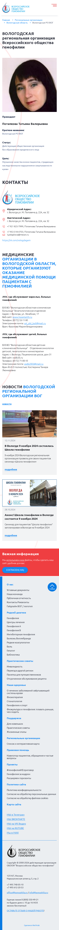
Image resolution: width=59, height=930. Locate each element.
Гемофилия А (14, 626)
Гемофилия (13, 618)
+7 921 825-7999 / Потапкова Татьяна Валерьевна (31, 226)
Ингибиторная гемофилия (21, 634)
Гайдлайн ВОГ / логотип (20, 606)
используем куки (15, 560)
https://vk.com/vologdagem (16, 240)
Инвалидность (14, 666)
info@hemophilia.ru (38, 892)
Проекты (12, 764)
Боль (9, 646)
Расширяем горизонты (19, 778)
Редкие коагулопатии (18, 642)
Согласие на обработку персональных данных (31, 794)
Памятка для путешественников (24, 674)
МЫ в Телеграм (16, 814)
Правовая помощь (18, 750)
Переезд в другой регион (20, 670)
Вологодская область (17, 22)
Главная (6, 20)
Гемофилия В (14, 630)
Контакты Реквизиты (18, 602)
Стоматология (14, 701)
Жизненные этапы (16, 732)
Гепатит (11, 650)
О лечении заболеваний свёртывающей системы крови (28, 691)
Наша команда (15, 594)
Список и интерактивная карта (23, 743)
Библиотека (13, 654)
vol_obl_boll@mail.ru (35, 323)
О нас (10, 584)
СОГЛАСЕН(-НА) (15, 570)
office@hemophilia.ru (17, 892)
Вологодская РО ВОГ (42, 22)
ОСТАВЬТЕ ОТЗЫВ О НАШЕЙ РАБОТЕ (25, 910)
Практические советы (20, 661)
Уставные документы (18, 590)
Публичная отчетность (19, 598)
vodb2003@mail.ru (33, 364)
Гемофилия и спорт (17, 705)
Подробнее (11, 469)
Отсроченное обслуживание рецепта (26, 678)
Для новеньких (15, 724)
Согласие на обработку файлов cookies (27, 798)
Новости (6, 404)
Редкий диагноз (16, 612)
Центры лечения (16, 622)
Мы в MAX (13, 832)
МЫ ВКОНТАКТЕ (16, 819)
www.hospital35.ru (22, 317)
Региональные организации (28, 20)
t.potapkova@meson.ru (18, 234)
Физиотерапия (15, 697)
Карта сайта (14, 804)
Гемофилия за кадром (18, 774)
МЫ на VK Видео (16, 823)
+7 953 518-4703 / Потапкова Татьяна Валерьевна (31, 232)
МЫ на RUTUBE (15, 828)
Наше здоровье (16, 685)
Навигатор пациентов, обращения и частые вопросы (30, 756)
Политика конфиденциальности (24, 790)
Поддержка (14, 718)
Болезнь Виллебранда (19, 638)
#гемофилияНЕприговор (20, 770)
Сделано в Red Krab (31, 925)
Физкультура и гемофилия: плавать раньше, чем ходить (30, 710)
